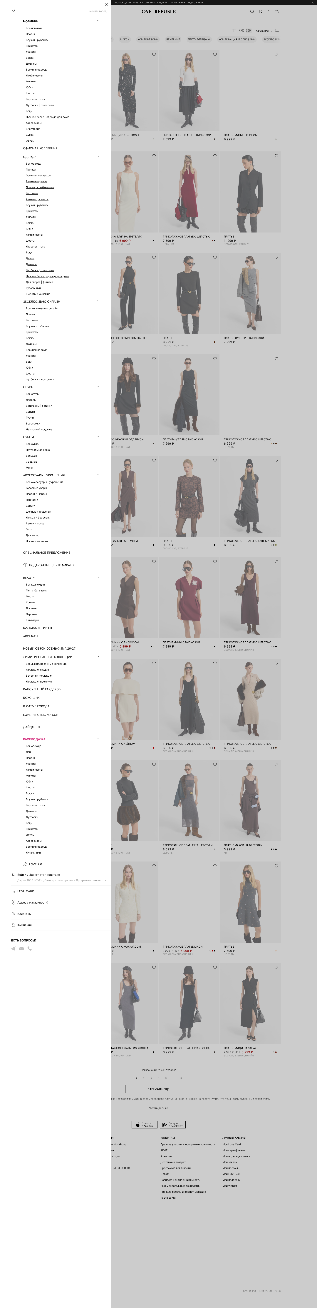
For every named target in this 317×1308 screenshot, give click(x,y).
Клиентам (24, 914)
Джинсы (31, 264)
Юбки (29, 228)
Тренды (31, 169)
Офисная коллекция (38, 175)
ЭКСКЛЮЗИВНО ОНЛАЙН (41, 301)
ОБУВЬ (28, 387)
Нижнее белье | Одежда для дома (47, 276)
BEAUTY (29, 578)
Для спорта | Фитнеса (39, 282)
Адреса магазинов (32, 902)
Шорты (30, 240)
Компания (24, 925)
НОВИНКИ (30, 21)
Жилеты (31, 216)
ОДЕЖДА (29, 157)
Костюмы (32, 193)
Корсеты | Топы (36, 246)
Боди (29, 252)
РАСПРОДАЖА (34, 739)
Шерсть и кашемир (38, 293)
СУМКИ (28, 437)
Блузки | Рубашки (37, 205)
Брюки (30, 222)
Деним (30, 258)
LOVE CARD (25, 891)
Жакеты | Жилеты (37, 199)
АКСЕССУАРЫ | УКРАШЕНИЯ (44, 475)
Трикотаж (32, 211)
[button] (106, 4)
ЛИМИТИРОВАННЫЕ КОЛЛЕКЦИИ (47, 657)
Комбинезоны (34, 234)
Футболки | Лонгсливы (40, 270)
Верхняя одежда (36, 181)
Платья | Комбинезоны (40, 187)
